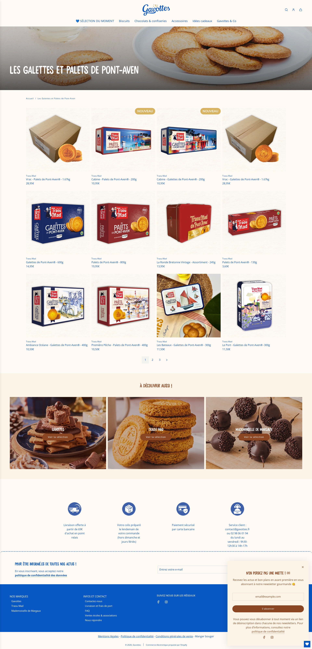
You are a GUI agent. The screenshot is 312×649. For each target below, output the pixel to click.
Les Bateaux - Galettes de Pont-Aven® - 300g (184, 345)
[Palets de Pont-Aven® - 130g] (254, 223)
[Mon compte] (293, 9)
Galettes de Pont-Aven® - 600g (44, 262)
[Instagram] (166, 602)
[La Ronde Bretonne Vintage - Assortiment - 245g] (189, 223)
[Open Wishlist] (307, 644)
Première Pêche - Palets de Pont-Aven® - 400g (119, 345)
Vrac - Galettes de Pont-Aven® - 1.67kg (245, 179)
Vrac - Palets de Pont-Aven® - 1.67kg (48, 179)
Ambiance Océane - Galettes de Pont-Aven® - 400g (57, 345)
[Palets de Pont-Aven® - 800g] (123, 223)
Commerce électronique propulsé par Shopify (166, 644)
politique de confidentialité (268, 631)
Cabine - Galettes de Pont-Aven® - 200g (181, 179)
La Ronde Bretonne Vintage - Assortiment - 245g (186, 262)
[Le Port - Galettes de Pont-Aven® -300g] (254, 306)
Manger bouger (204, 636)
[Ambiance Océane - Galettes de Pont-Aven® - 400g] (58, 306)
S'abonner (268, 608)
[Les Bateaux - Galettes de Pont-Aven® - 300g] (189, 306)
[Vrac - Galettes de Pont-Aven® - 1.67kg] (254, 140)
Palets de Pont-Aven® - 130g (239, 262)
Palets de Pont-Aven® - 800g (108, 262)
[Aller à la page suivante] (166, 360)
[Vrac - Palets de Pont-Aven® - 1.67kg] (58, 140)
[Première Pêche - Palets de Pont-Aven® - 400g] (123, 306)
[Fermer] (302, 567)
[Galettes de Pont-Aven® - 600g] (58, 223)
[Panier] (300, 9)
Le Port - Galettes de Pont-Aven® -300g (246, 345)
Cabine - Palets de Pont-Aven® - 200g (114, 179)
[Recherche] (286, 9)
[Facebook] (158, 602)
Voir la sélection (58, 437)
